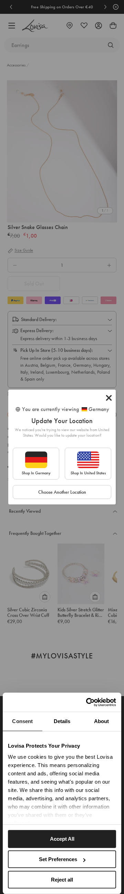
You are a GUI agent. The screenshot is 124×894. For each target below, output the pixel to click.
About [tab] (101, 721)
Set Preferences (58, 859)
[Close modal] (109, 398)
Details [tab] (62, 721)
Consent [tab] (22, 721)
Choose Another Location (62, 492)
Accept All (62, 839)
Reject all (62, 880)
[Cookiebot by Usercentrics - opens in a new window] (87, 702)
